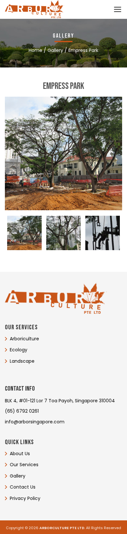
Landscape (22, 361)
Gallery (17, 476)
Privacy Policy (25, 498)
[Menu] (117, 9)
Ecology (18, 350)
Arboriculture (24, 338)
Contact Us (22, 487)
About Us (20, 453)
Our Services (24, 464)
